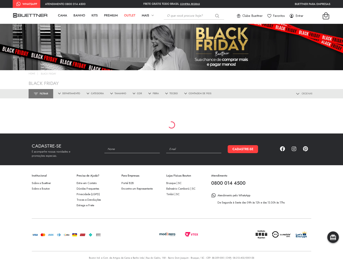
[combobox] (197, 16)
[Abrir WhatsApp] (333, 252)
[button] (67, 93)
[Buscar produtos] (218, 15)
